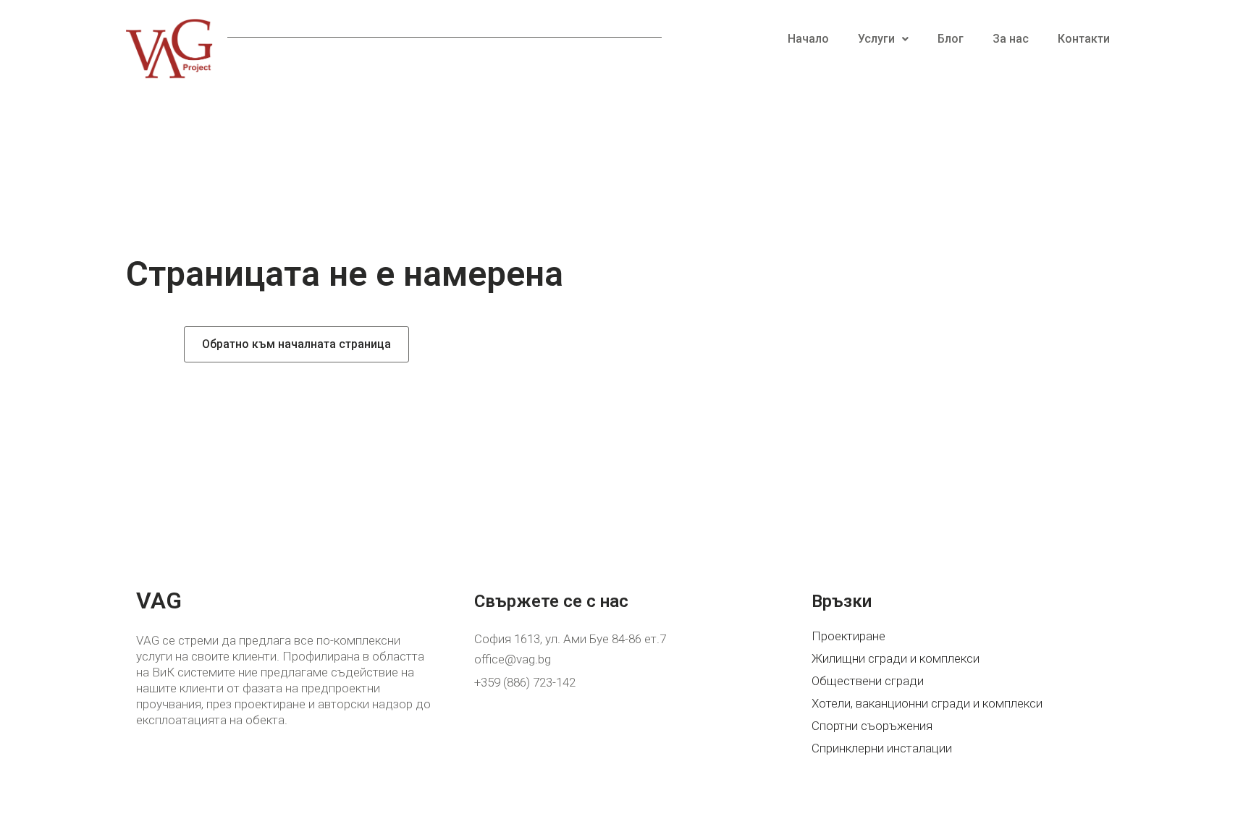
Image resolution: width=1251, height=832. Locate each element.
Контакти (1084, 39)
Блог (951, 39)
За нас (1011, 39)
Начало (808, 39)
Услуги (876, 39)
